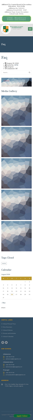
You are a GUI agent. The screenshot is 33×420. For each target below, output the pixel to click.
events (4, 263)
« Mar (3, 303)
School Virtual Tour (9, 324)
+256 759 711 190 (10, 356)
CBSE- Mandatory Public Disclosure (16, 19)
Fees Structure (7, 327)
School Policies (8, 330)
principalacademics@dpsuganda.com (15, 374)
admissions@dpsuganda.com (13, 359)
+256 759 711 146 (10, 364)
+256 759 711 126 (10, 372)
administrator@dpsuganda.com (14, 366)
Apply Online (22, 416)
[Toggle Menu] (30, 29)
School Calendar (8, 336)
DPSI (16, 65)
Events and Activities (9, 333)
